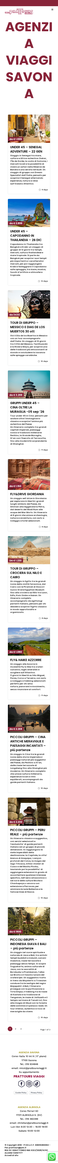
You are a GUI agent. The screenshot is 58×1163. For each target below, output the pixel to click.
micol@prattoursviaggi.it (33, 1068)
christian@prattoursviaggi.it (32, 1123)
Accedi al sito (11, 1155)
